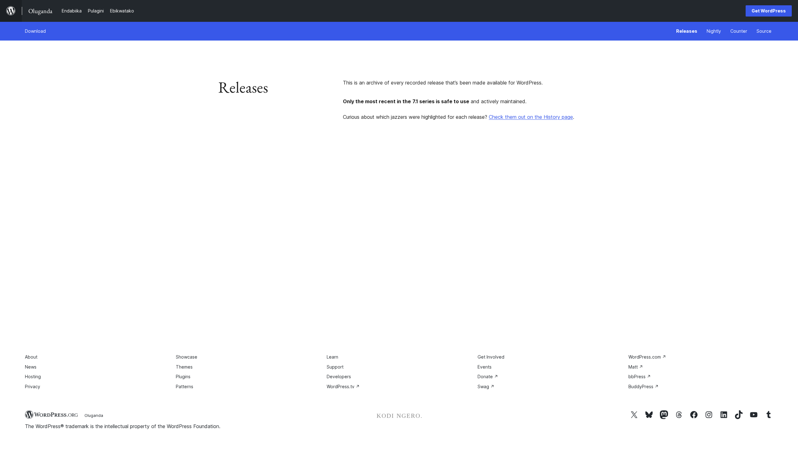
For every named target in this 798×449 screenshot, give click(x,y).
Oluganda (93, 415)
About (31, 357)
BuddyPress (643, 386)
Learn (332, 357)
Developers (339, 376)
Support (335, 366)
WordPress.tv (343, 386)
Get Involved (491, 357)
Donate (488, 376)
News (30, 366)
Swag (486, 386)
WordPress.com (647, 357)
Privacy (32, 386)
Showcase (186, 357)
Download (35, 31)
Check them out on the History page (531, 117)
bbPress (639, 376)
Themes (184, 366)
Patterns (184, 386)
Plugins (183, 376)
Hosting (33, 376)
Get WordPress (769, 10)
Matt (635, 366)
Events (485, 366)
